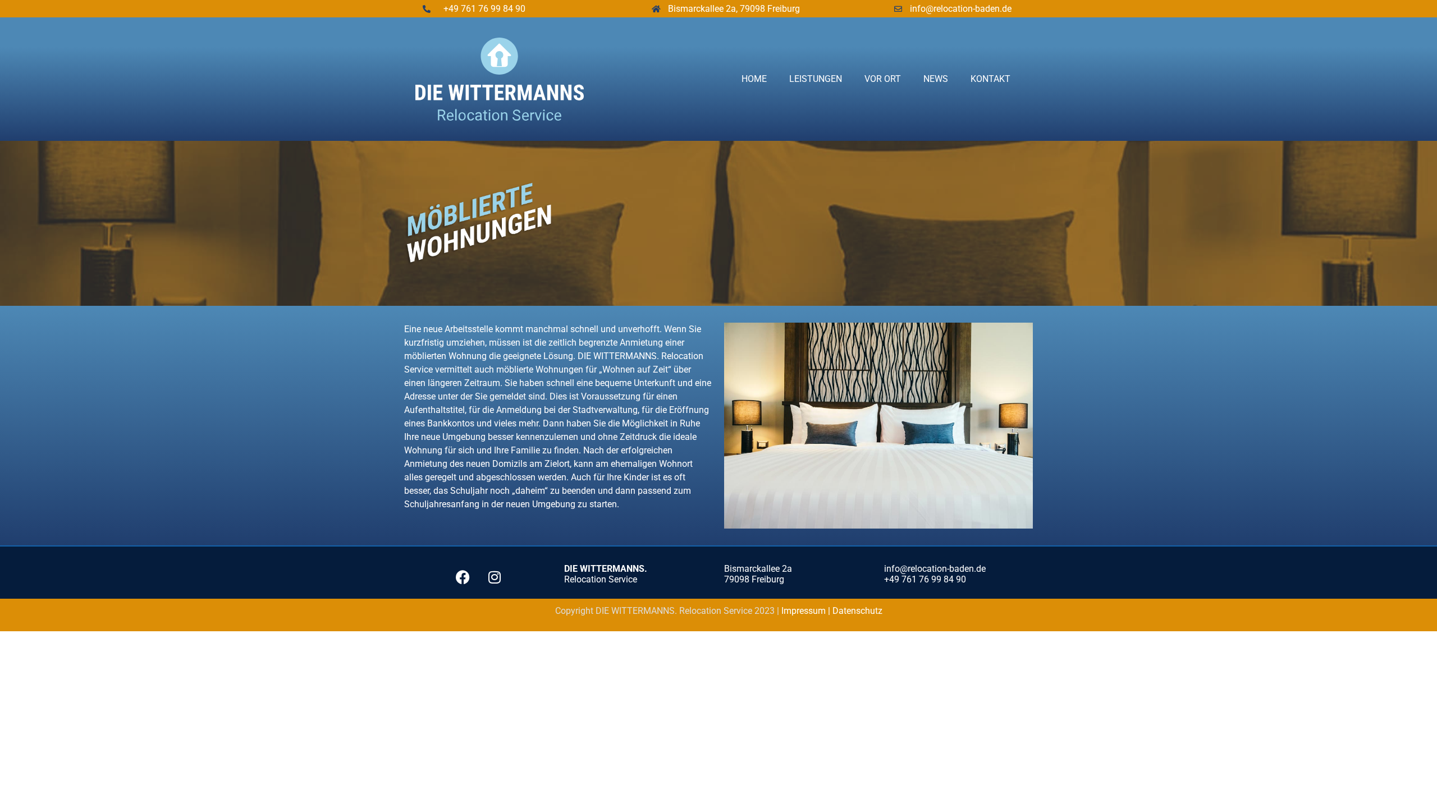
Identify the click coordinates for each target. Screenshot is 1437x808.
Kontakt (990, 79)
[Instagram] (494, 577)
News (935, 79)
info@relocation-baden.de (961, 8)
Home (754, 79)
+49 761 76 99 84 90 (484, 8)
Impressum (804, 610)
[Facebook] (463, 577)
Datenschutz (857, 610)
